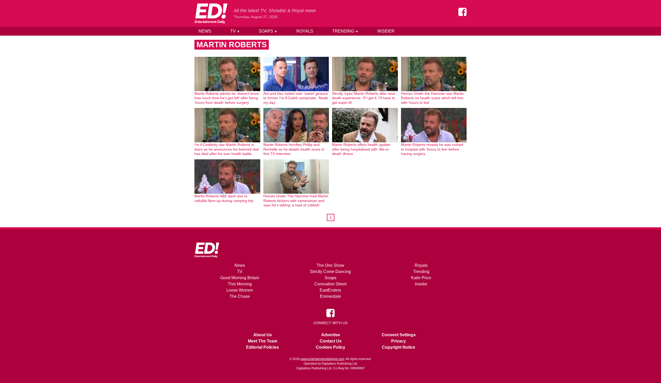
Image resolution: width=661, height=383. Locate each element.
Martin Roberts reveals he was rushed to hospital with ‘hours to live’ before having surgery (432, 149)
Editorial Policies (262, 347)
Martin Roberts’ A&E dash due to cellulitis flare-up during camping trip (223, 198)
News (205, 31)
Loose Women (239, 290)
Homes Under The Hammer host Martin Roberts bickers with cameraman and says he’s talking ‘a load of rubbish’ (295, 200)
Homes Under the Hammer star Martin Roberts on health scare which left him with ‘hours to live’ (432, 98)
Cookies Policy (330, 347)
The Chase (240, 296)
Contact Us (331, 341)
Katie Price (421, 278)
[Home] (210, 13)
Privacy (398, 341)
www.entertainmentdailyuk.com (322, 359)
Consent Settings (399, 335)
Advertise (330, 335)
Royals (304, 31)
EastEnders (330, 290)
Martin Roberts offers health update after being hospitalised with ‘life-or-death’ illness (361, 149)
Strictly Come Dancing (330, 271)
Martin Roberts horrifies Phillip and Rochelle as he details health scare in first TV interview (293, 149)
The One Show (330, 265)
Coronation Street (330, 284)
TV (235, 31)
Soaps (268, 31)
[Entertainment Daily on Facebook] (462, 12)
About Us (262, 335)
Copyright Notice (398, 347)
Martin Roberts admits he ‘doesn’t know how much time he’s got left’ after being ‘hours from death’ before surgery (226, 98)
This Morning (240, 284)
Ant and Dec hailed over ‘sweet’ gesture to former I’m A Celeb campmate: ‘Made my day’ (295, 98)
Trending (345, 31)
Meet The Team (262, 341)
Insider (386, 31)
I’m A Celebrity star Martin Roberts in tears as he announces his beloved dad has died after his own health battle (226, 149)
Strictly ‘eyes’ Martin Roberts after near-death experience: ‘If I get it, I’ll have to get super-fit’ (364, 98)
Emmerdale (330, 296)
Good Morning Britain (239, 278)
